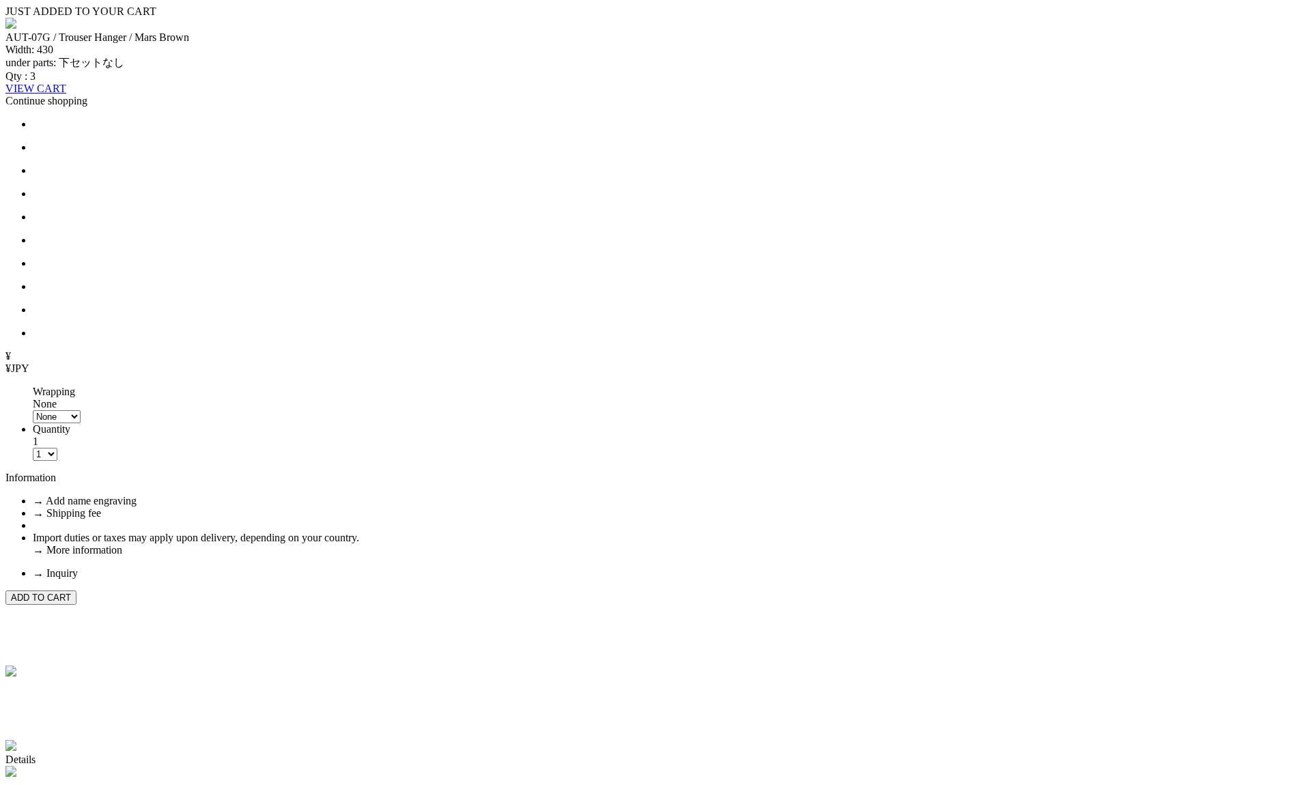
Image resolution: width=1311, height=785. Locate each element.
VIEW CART (35, 88)
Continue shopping (46, 100)
